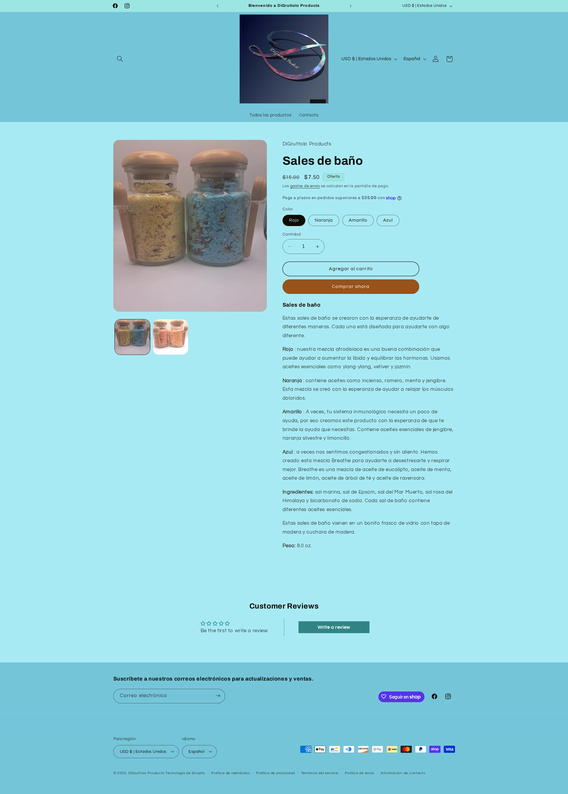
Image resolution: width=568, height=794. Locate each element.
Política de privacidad (275, 773)
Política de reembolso (230, 773)
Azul (388, 220)
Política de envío (360, 773)
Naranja (324, 220)
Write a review (334, 627)
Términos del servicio (320, 773)
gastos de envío (305, 186)
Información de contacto (403, 773)
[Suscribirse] (218, 696)
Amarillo (358, 220)
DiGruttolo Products (146, 772)
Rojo (294, 220)
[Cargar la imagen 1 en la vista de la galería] (132, 337)
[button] (120, 59)
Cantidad (292, 234)
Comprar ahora (350, 286)
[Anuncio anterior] (217, 6)
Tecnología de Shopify (185, 772)
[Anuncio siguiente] (350, 6)
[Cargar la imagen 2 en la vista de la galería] (170, 337)
